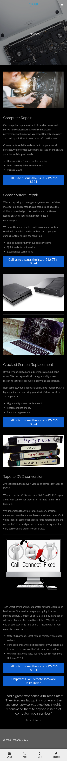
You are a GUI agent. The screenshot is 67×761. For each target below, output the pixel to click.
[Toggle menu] (5, 5)
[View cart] (61, 5)
